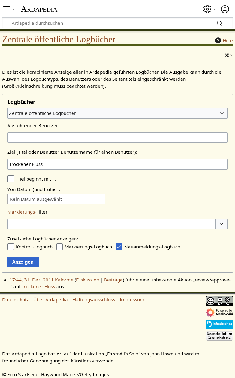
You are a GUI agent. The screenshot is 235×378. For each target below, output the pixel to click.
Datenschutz (15, 299)
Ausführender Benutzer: (33, 125)
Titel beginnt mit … (36, 179)
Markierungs (21, 212)
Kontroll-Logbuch (34, 247)
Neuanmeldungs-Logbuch (152, 247)
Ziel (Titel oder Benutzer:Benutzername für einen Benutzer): (72, 152)
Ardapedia (39, 9)
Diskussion (87, 280)
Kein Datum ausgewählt (36, 199)
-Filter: (28, 212)
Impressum (132, 299)
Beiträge (113, 280)
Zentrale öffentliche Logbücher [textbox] (42, 113)
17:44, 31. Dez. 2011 (31, 280)
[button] (221, 224)
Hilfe (228, 40)
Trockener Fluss (38, 286)
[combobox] (117, 113)
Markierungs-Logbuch (88, 247)
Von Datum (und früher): (33, 189)
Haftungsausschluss (94, 299)
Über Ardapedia (50, 299)
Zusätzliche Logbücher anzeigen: (42, 239)
